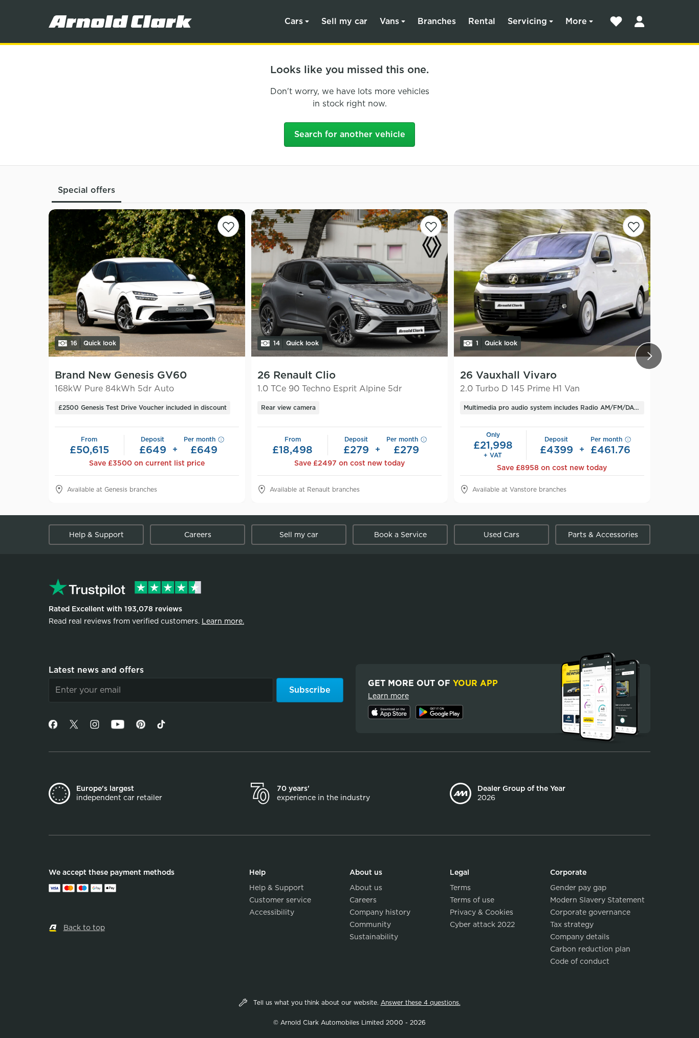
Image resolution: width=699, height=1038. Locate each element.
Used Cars (501, 535)
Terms (460, 888)
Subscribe (310, 690)
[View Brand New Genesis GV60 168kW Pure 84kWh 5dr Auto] (147, 283)
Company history (380, 912)
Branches (437, 21)
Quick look (93, 343)
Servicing (527, 21)
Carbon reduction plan (590, 949)
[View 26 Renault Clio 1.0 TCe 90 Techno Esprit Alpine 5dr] (349, 283)
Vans (389, 21)
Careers (197, 535)
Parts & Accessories (603, 535)
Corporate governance (590, 912)
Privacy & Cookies (481, 912)
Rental (481, 21)
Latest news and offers (96, 670)
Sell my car (344, 21)
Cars (294, 21)
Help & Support (96, 535)
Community (370, 924)
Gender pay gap (578, 888)
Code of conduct (579, 961)
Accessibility (271, 912)
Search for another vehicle (349, 134)
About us (366, 888)
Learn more (388, 696)
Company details (579, 937)
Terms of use (472, 900)
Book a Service (400, 535)
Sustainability (374, 937)
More (576, 21)
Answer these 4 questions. (421, 1002)
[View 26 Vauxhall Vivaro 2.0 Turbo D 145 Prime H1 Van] (552, 283)
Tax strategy (572, 924)
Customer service (280, 900)
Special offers (86, 190)
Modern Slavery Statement (597, 900)
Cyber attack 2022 (482, 924)
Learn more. (223, 621)
